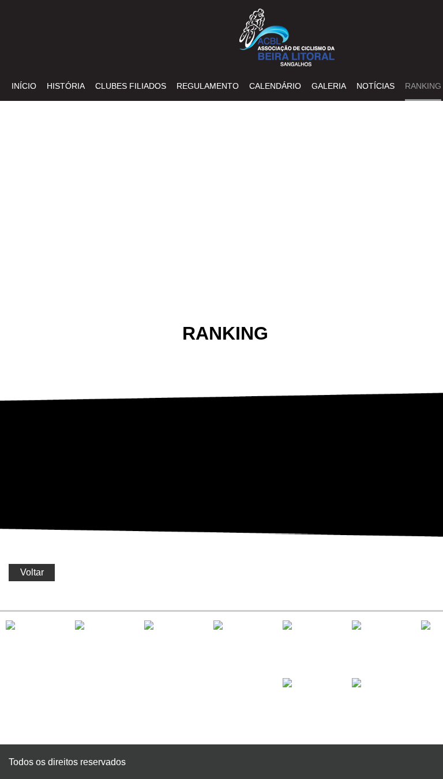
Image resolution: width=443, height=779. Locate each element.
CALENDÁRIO (275, 86)
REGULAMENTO (208, 86)
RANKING (423, 86)
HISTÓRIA (66, 86)
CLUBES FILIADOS (130, 86)
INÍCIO (24, 86)
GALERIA (328, 86)
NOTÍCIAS (375, 86)
